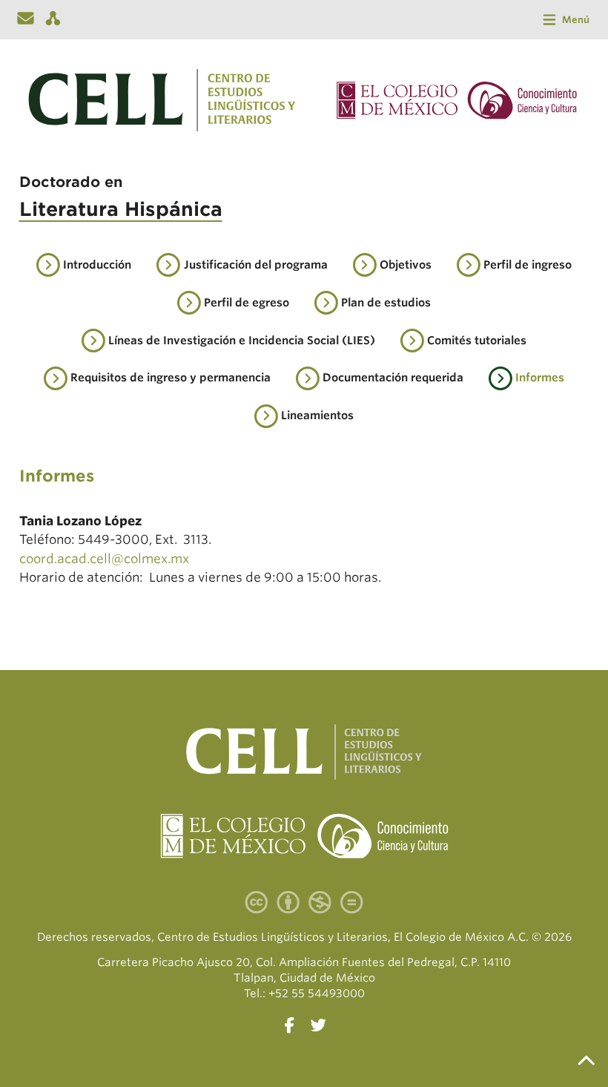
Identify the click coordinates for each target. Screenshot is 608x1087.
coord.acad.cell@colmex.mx (104, 558)
